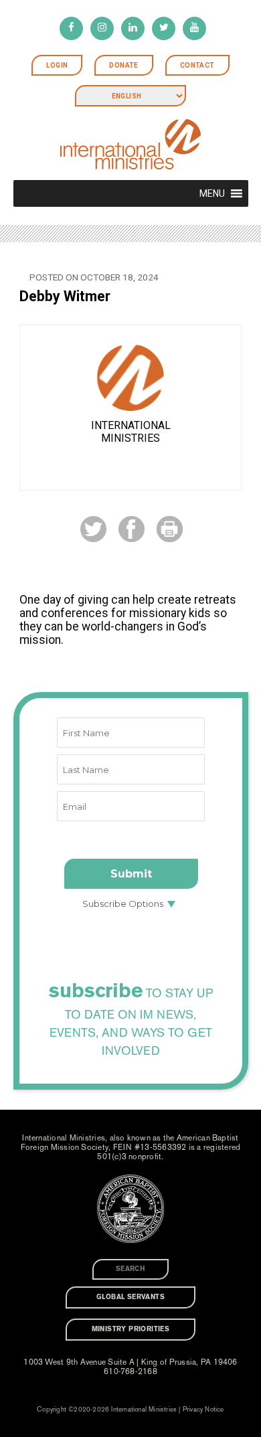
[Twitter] (163, 28)
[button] (212, 193)
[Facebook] (71, 28)
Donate (123, 65)
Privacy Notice (203, 1410)
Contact (197, 65)
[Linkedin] (133, 28)
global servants (130, 1297)
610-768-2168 (130, 1371)
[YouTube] (194, 28)
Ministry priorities (131, 1329)
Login (57, 65)
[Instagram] (102, 28)
